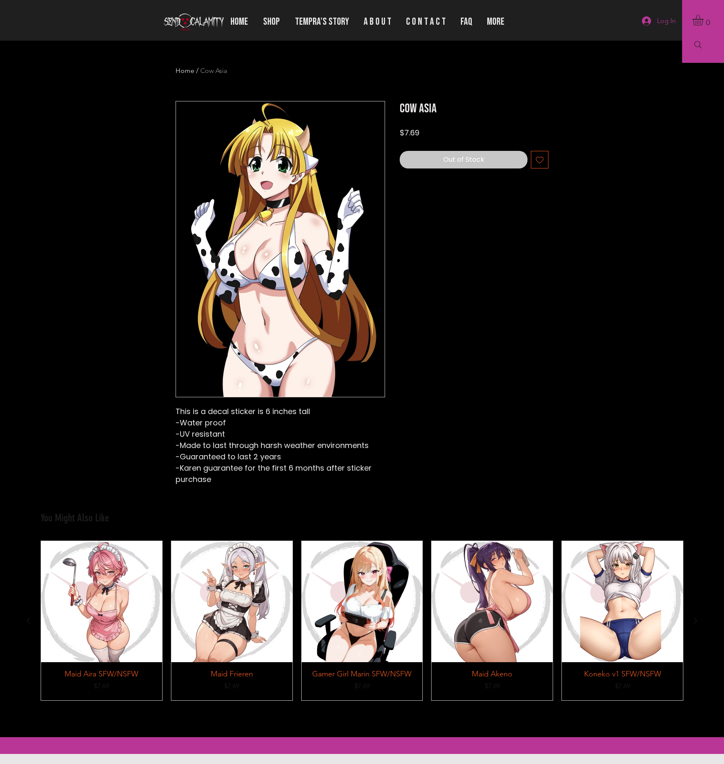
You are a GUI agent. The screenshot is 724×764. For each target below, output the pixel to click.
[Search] (698, 45)
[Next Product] (695, 621)
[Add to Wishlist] (539, 159)
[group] (362, 620)
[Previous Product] (28, 621)
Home (185, 71)
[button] (704, 20)
